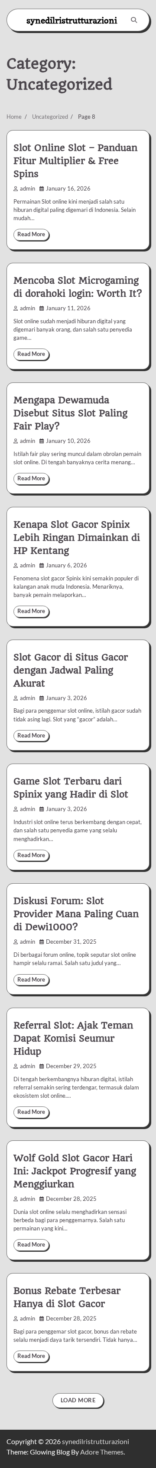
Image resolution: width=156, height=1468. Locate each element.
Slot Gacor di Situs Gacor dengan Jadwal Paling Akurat (70, 670)
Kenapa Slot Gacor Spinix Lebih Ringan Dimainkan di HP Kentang (76, 537)
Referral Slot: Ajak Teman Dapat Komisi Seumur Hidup (73, 1038)
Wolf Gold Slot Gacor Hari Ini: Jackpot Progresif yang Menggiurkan (74, 1171)
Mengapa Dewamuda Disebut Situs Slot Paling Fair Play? (70, 413)
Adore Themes (102, 1452)
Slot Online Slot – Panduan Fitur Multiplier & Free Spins (75, 160)
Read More (31, 234)
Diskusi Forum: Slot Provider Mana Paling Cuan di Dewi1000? (76, 913)
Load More (78, 1400)
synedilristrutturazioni (71, 20)
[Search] (133, 20)
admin (27, 188)
